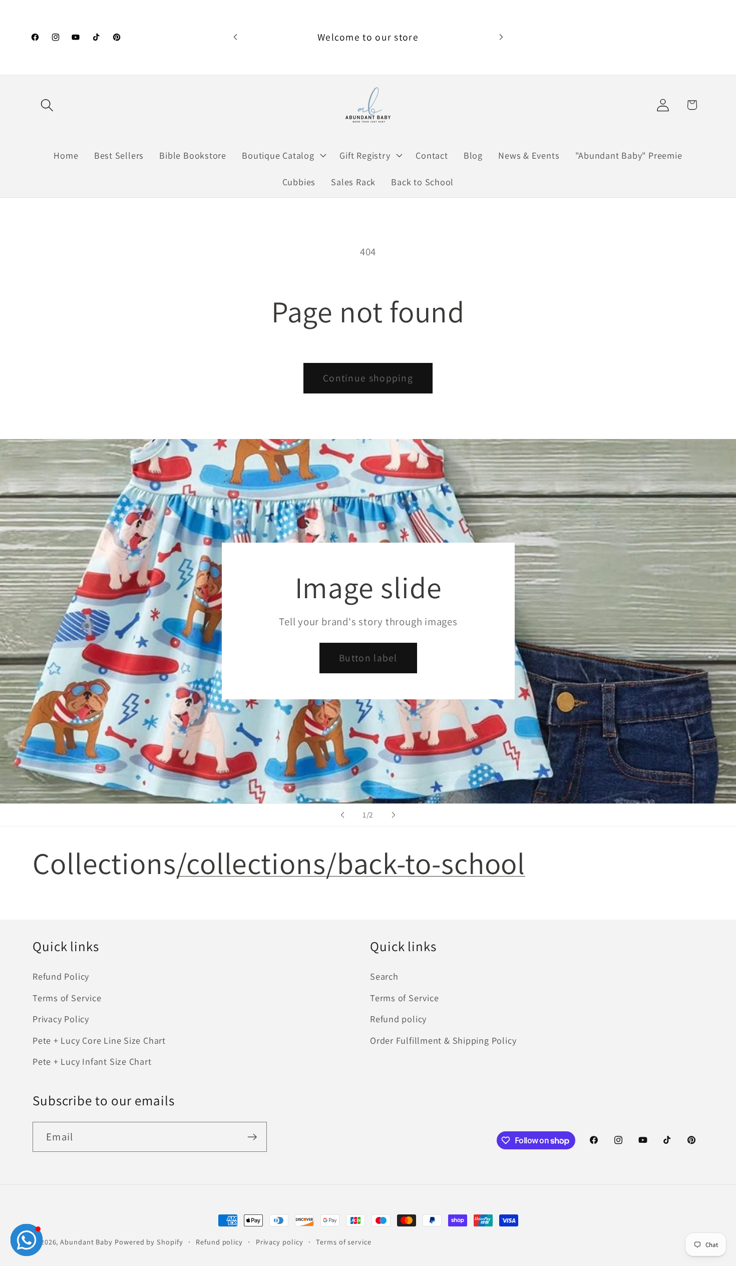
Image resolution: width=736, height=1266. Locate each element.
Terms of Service (67, 998)
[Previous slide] (342, 815)
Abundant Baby (86, 1241)
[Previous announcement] (235, 37)
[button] (47, 105)
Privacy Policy (61, 1019)
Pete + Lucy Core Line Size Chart (99, 1040)
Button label (368, 658)
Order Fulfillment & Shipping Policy (443, 1040)
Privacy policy (279, 1241)
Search (384, 976)
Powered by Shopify (149, 1241)
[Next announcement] (501, 37)
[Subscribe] (252, 1137)
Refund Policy (61, 976)
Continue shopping (368, 377)
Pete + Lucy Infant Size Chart (92, 1061)
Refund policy (398, 1019)
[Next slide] (394, 815)
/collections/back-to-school (350, 863)
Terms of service (344, 1241)
